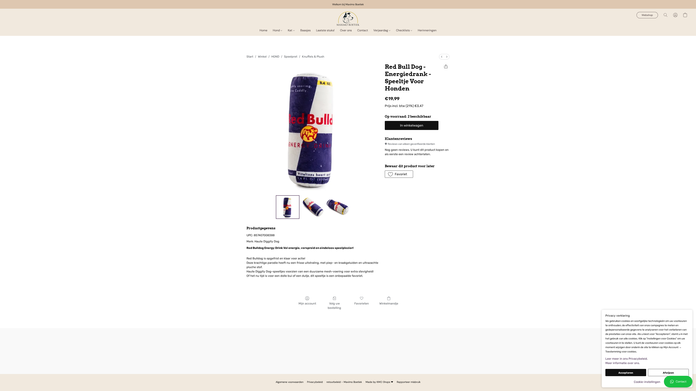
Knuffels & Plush (313, 56)
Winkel (262, 56)
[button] (678, 381)
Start (249, 56)
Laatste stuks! (325, 30)
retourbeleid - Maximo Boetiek (344, 382)
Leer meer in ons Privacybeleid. (626, 358)
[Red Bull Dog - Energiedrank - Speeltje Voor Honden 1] (312, 207)
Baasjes (305, 30)
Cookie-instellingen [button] (647, 382)
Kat (290, 30)
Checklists (403, 30)
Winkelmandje (388, 303)
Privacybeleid (315, 382)
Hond (277, 30)
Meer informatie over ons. (622, 363)
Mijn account (307, 303)
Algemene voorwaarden (289, 382)
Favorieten (361, 303)
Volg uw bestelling (334, 306)
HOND (275, 56)
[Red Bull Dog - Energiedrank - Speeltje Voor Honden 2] (338, 207)
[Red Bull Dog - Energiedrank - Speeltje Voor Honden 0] (287, 207)
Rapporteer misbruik (408, 382)
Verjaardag (381, 30)
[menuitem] (441, 56)
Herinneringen (427, 30)
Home (263, 30)
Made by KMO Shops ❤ (379, 382)
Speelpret (290, 56)
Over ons (346, 30)
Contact (362, 30)
